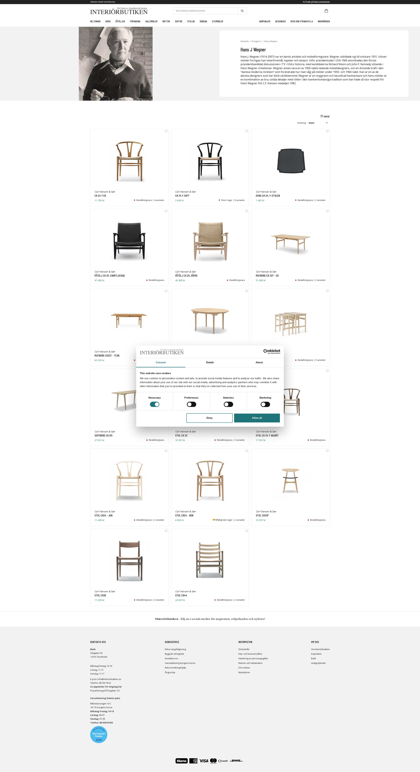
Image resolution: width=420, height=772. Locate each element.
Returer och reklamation (250, 663)
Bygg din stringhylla (174, 653)
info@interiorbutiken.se (109, 679)
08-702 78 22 (105, 682)
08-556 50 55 (105, 722)
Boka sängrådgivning (175, 649)
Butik (313, 658)
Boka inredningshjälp (175, 667)
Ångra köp (170, 672)
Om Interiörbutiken (320, 649)
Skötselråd (243, 649)
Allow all (257, 418)
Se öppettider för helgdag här (106, 686)
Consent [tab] (161, 362)
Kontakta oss (171, 658)
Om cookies (244, 667)
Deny (209, 418)
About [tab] (259, 362)
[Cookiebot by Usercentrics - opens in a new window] (266, 351)
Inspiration (316, 653)
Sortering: (301, 122)
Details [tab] (210, 362)
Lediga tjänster (318, 663)
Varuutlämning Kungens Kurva (180, 663)
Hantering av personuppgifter (253, 658)
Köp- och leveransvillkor (250, 653)
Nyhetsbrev (244, 672)
